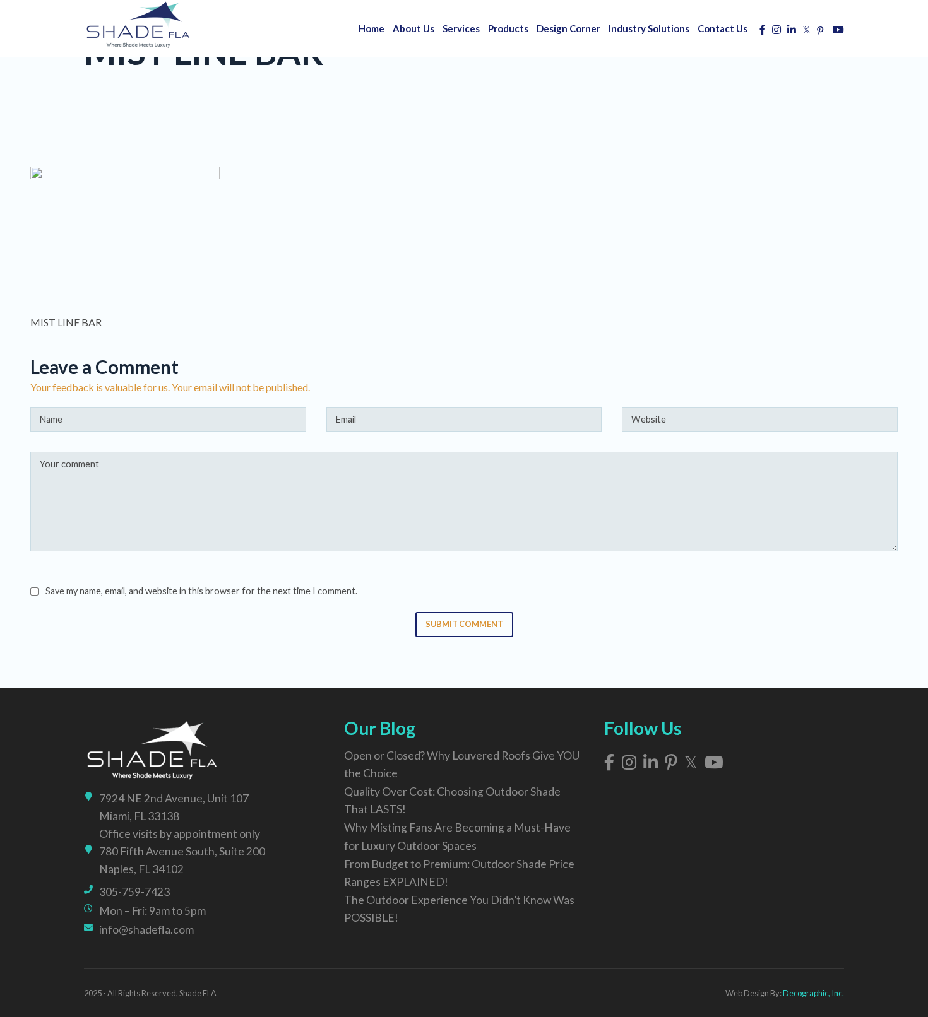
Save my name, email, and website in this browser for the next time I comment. (201, 590)
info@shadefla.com (146, 929)
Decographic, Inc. (813, 993)
